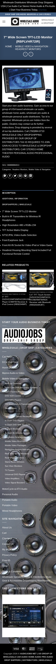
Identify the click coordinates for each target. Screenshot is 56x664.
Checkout (7, 538)
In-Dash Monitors (13, 429)
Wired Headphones (12, 511)
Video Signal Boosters (15, 482)
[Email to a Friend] (20, 176)
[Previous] (2, 292)
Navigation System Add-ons (17, 449)
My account (8, 549)
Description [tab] (8, 193)
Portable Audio (9, 500)
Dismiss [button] (42, 10)
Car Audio (7, 356)
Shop (5, 566)
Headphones (11, 408)
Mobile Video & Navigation (31, 46)
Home (8, 46)
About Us (7, 527)
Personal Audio (10, 494)
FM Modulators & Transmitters (18, 404)
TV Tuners (9, 470)
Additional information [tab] (15, 199)
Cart (4, 533)
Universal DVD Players (15, 474)
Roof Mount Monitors (14, 458)
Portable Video (9, 505)
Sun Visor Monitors (13, 466)
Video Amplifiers (12, 478)
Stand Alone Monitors (14, 462)
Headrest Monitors (28, 49)
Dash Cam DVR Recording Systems (21, 387)
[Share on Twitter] (15, 176)
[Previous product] (31, 54)
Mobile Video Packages (15, 445)
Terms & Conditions (12, 571)
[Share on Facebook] (10, 176)
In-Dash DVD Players (14, 420)
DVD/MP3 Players (13, 400)
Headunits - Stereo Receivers (18, 416)
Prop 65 (6, 560)
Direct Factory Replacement (17, 392)
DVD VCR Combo (13, 396)
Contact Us (7, 544)
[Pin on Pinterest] (25, 176)
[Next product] (25, 54)
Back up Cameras (13, 383)
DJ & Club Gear (10, 362)
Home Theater (9, 367)
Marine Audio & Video (13, 373)
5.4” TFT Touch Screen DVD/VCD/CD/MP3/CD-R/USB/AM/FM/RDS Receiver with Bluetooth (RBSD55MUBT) (40, 300)
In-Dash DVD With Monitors (17, 425)
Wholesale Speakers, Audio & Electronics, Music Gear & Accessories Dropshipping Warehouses (27, 579)
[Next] (53, 292)
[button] (4, 21)
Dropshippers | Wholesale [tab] (17, 204)
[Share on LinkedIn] (30, 176)
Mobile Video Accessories (16, 441)
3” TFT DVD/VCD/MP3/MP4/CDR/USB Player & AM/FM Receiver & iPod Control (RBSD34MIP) (16, 300)
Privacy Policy (9, 555)
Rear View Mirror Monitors (17, 453)
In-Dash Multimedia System (17, 433)
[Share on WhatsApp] (4, 176)
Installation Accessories (15, 437)
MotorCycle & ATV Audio (14, 489)
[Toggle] (52, 356)
